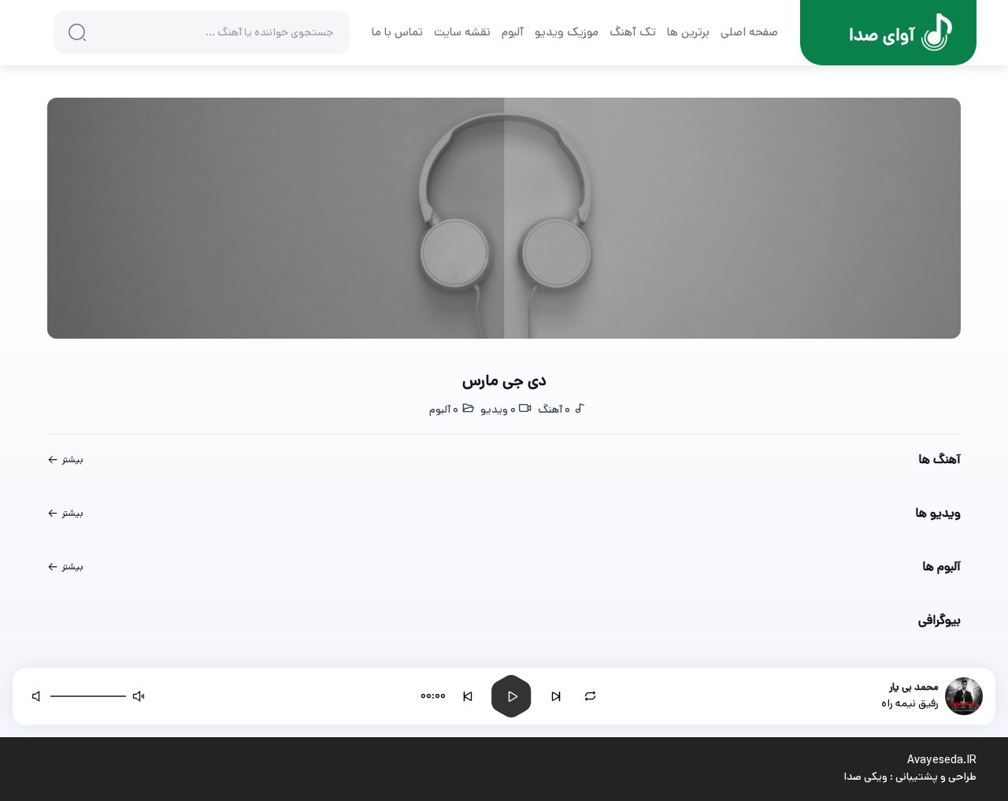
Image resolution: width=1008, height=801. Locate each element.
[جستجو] (77, 32)
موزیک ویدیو (566, 32)
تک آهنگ (633, 32)
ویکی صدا (865, 776)
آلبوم (513, 32)
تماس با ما (397, 32)
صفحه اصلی (749, 32)
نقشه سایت (462, 32)
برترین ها (688, 32)
